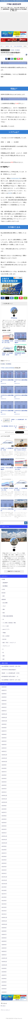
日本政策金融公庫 (15, 178)
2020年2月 (4, 951)
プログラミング (6, 645)
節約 (4, 655)
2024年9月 (4, 764)
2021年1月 (4, 914)
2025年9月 (4, 724)
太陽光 (3, 363)
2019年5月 (4, 981)
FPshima (14, 318)
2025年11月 (4, 717)
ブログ (4, 606)
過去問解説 (5, 585)
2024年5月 (4, 778)
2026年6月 (4, 693)
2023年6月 (4, 815)
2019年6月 (4, 978)
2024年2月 (4, 788)
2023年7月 (4, 812)
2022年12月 (4, 836)
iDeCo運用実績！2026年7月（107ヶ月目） (11, 679)
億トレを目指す (6, 635)
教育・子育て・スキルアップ (9, 642)
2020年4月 (4, 944)
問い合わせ (3, 1005)
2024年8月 (4, 768)
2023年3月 (4, 825)
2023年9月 (4, 805)
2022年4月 (4, 863)
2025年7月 (4, 731)
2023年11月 (4, 798)
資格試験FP (5, 582)
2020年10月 (4, 924)
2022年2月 (4, 870)
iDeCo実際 (5, 602)
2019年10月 (4, 965)
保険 (4, 609)
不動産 (4, 632)
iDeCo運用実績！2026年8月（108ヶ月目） (11, 666)
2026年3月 (4, 703)
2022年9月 (4, 846)
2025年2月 (4, 748)
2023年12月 (4, 795)
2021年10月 (4, 883)
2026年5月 (4, 697)
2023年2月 (4, 829)
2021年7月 (4, 893)
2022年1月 (4, 873)
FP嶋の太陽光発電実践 (7, 367)
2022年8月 (4, 849)
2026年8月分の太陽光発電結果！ (9, 669)
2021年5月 (4, 900)
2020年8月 (4, 931)
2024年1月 (4, 792)
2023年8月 (4, 809)
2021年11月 (4, 880)
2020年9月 (4, 927)
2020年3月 (4, 948)
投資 (4, 612)
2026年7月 (4, 690)
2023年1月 (4, 832)
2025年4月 (4, 741)
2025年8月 (4, 727)
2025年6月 (4, 734)
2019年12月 (4, 958)
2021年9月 (4, 887)
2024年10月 (4, 761)
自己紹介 (4, 592)
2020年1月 (4, 954)
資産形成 (4, 599)
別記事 (10, 193)
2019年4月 (4, 985)
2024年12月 (4, 754)
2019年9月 (4, 968)
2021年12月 (4, 876)
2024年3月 (4, 785)
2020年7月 (4, 934)
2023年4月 (4, 822)
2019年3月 (4, 988)
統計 (4, 659)
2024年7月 (4, 771)
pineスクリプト (6, 629)
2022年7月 (4, 853)
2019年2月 (4, 992)
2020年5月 (4, 941)
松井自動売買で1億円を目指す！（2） (10, 676)
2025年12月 (4, 714)
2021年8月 (4, 890)
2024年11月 (4, 758)
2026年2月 (4, 707)
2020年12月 (4, 917)
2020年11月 (4, 920)
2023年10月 (4, 802)
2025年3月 (4, 744)
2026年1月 (4, 710)
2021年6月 (4, 897)
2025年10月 (4, 720)
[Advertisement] (14, 22)
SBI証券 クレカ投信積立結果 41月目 (10, 673)
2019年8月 (4, 971)
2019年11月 (4, 961)
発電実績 (9, 363)
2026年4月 (4, 700)
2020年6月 (4, 937)
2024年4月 (4, 781)
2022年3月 (4, 866)
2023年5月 (4, 819)
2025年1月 (4, 751)
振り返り (5, 639)
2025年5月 (4, 737)
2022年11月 (4, 839)
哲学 (4, 596)
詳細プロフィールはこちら (14, 571)
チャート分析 (6, 626)
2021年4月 (4, 903)
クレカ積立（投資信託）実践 (9, 622)
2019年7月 (4, 975)
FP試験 (3, 579)
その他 (3, 589)
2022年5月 (4, 859)
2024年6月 (4, 775)
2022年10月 (4, 842)
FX (3, 619)
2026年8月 (4, 686)
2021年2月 (4, 910)
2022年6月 (4, 856)
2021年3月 (4, 907)
